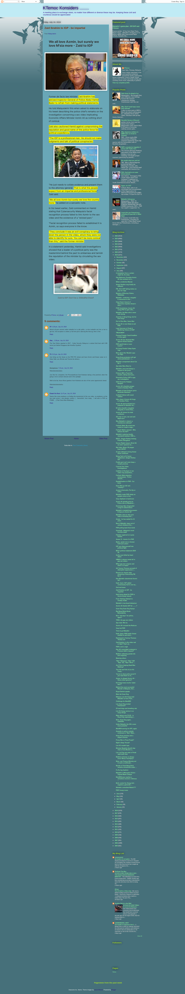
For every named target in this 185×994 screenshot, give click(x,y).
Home (76, 438)
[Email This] (72, 315)
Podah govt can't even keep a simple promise (125, 463)
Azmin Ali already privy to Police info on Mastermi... (125, 502)
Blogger (113, 990)
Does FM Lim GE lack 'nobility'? (123, 486)
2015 (116, 818)
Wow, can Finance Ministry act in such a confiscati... (126, 762)
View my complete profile (121, 83)
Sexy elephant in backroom (125, 499)
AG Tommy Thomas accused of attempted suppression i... (126, 569)
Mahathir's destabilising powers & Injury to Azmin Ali (126, 511)
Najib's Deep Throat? (123, 742)
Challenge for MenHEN (123, 701)
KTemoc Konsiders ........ (66, 8)
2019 (116, 255)
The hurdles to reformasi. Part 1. (125, 924)
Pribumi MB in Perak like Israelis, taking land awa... (125, 374)
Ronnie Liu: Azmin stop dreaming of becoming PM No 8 (125, 574)
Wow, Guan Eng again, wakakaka (123, 720)
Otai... (52, 340)
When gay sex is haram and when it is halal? (125, 564)
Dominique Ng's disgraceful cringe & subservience (125, 506)
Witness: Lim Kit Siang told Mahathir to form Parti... (125, 697)
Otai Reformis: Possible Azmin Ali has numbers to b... (126, 278)
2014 (116, 821)
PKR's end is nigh (122, 647)
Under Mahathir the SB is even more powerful (126, 725)
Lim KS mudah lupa (122, 745)
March (118, 802)
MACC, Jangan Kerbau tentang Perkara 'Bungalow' (126, 439)
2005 (116, 846)
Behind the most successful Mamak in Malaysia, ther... (125, 688)
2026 (116, 236)
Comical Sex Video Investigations (122, 467)
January (119, 807)
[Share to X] (76, 315)
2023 (116, 244)
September (120, 265)
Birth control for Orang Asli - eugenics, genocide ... (125, 784)
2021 (116, 249)
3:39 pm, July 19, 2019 (61, 340)
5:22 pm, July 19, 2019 (59, 354)
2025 (116, 238)
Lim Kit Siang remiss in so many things (125, 712)
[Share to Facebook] (78, 315)
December (120, 257)
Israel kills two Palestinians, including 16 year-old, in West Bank (131, 214)
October (119, 262)
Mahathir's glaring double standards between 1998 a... (126, 435)
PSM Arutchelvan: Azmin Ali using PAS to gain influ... (125, 309)
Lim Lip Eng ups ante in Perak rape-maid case (126, 753)
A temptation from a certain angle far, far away (125, 274)
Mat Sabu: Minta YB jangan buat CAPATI (125, 448)
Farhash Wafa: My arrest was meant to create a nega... (125, 426)
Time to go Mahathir (122, 631)
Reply (51, 334)
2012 (116, 827)
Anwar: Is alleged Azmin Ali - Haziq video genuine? (125, 679)
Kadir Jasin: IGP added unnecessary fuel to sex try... (126, 584)
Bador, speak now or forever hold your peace (125, 542)
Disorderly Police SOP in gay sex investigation (125, 378)
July (118, 271)
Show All (139, 936)
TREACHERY (120, 333)
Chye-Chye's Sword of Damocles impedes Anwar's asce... (126, 303)
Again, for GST (126, 186)
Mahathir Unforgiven (128, 199)
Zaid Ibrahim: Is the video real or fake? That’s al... (126, 643)
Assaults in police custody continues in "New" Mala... (125, 732)
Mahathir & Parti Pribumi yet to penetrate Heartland (126, 391)
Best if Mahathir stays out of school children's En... (125, 524)
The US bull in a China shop (123, 891)
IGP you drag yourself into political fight (125, 547)
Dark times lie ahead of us (130, 93)
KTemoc (127, 68)
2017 (116, 813)
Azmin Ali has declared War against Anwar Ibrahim (125, 340)
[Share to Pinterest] (80, 315)
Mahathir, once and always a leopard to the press (125, 369)
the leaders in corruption (122, 859)
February (119, 804)
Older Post (103, 438)
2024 (116, 241)
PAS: (129, 173)
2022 (116, 247)
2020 (116, 252)
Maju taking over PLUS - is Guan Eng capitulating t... (125, 716)
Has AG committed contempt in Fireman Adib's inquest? (126, 650)
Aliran (117, 889)
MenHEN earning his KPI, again (126, 728)
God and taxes (120, 587)
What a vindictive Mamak (124, 282)
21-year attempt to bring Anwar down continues (126, 452)
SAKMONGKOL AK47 (122, 923)
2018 (116, 810)
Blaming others (121, 658)
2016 (116, 816)
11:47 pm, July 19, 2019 (68, 393)
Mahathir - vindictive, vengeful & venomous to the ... (126, 298)
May (118, 796)
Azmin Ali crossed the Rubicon (126, 625)
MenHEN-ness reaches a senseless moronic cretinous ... (126, 778)
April (118, 799)
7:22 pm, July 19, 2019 (65, 368)
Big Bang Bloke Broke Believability (123, 612)
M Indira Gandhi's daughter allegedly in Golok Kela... (125, 409)
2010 (116, 832)
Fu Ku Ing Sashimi (122, 770)
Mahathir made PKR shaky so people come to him (125, 495)
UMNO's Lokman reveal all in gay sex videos (125, 560)
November (120, 260)
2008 (116, 837)
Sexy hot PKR (120, 628)
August (119, 268)
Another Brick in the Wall (123, 903)
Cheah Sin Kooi (55, 393)
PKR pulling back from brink (125, 528)
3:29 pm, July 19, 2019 (59, 327)
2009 (116, 835)
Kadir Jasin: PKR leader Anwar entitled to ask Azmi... (126, 634)
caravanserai (119, 857)
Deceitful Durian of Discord (130, 120)
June (118, 793)
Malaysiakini (52, 34)
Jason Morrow (98, 990)
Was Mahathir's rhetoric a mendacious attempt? (124, 422)
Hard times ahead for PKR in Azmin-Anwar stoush (125, 595)
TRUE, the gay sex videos (124, 620)
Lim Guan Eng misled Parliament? (123, 705)
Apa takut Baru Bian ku (123, 366)
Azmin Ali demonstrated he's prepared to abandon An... (125, 404)
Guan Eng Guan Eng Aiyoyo (125, 608)
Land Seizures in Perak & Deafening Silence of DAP (125, 329)
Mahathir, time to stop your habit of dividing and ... (125, 515)
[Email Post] (68, 315)
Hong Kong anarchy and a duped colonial (124, 736)
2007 (116, 840)
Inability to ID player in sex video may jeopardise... (125, 471)
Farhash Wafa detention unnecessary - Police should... (124, 477)
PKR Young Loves (122, 790)
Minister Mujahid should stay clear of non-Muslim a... (125, 749)
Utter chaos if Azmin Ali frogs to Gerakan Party (126, 400)
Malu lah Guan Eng (122, 694)
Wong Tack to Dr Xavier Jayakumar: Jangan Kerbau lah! (126, 457)
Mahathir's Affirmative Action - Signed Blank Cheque (126, 773)
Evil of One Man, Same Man (125, 321)
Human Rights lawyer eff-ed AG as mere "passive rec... (126, 444)
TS (50, 354)
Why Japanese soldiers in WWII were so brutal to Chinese (129, 133)
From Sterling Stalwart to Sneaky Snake (124, 599)
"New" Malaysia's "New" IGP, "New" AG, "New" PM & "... (125, 661)
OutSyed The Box (120, 871)
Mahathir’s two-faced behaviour (126, 603)
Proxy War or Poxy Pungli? (125, 740)
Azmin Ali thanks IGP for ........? (126, 606)
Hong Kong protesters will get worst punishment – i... (126, 358)
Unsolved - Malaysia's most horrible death (125, 531)
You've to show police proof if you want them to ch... (126, 675)
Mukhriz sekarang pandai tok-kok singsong (126, 654)
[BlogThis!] (74, 315)
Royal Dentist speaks (123, 691)
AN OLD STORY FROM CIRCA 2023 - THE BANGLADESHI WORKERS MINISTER (126, 875)
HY (51, 327)
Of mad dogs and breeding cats (126, 708)
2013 (116, 824)
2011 (116, 829)
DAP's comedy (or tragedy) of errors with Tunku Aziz (131, 148)
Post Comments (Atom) (80, 445)
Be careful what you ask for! (130, 160)
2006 (116, 843)
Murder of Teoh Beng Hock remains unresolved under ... (126, 766)
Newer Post (49, 438)
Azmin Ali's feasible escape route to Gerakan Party (125, 387)
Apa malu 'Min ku (122, 623)
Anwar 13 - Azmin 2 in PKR (125, 539)
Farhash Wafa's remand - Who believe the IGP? (126, 430)
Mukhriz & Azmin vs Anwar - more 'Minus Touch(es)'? (125, 757)
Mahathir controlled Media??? (126, 787)
